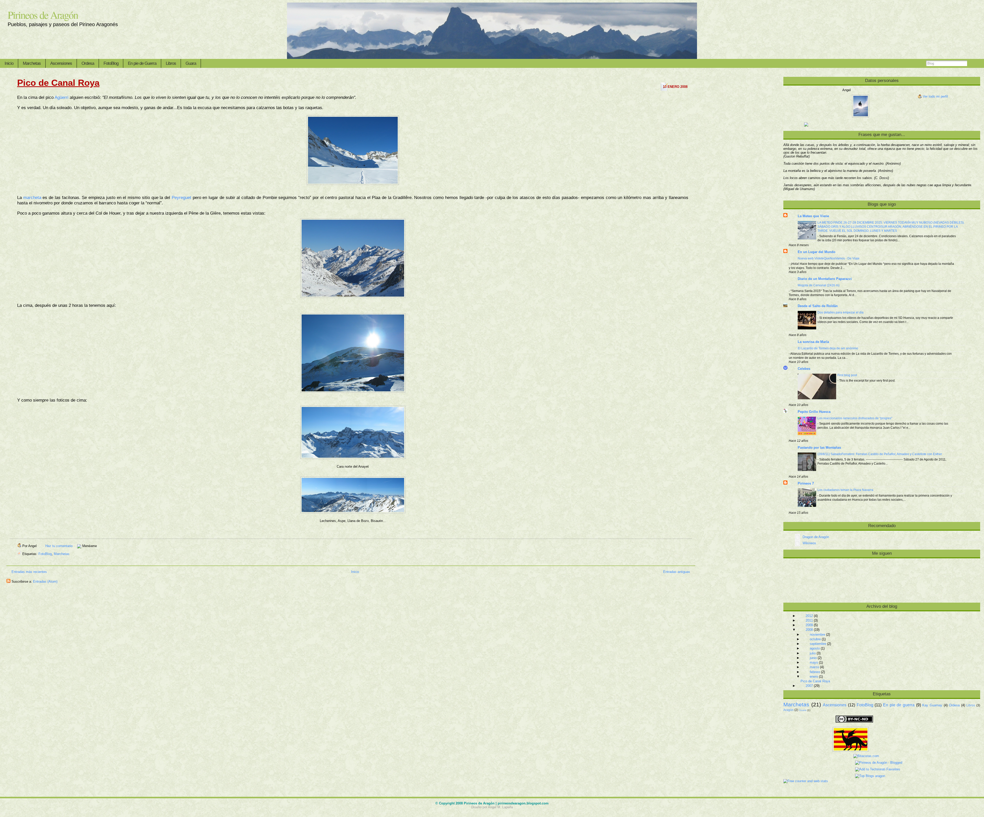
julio (813, 653)
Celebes (804, 369)
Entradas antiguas (676, 572)
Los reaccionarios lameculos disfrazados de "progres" (854, 418)
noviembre (817, 634)
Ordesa (87, 63)
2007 (809, 686)
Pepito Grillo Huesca (814, 412)
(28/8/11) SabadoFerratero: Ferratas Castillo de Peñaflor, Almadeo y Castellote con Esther (879, 454)
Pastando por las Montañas (819, 447)
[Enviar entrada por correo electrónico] (98, 546)
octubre (815, 639)
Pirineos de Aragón (43, 15)
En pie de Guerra (142, 63)
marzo (814, 667)
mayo (814, 662)
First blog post (847, 375)
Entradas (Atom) (45, 581)
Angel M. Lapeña (500, 807)
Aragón (788, 709)
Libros (171, 63)
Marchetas (32, 63)
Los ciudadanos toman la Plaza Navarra (845, 490)
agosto (815, 648)
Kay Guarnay (932, 705)
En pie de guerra (899, 705)
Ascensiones (61, 63)
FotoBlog (111, 63)
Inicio (9, 63)
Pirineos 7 (806, 483)
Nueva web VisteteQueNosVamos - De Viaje (828, 258)
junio (813, 658)
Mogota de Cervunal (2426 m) (818, 285)
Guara (191, 63)
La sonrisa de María (813, 342)
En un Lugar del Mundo (816, 252)
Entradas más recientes (29, 572)
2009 (809, 625)
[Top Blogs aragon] (834, 776)
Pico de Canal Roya (58, 83)
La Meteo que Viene (813, 216)
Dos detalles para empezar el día (840, 312)
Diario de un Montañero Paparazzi (825, 279)
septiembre (818, 644)
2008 (809, 630)
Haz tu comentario (59, 546)
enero (814, 676)
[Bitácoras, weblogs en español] (831, 756)
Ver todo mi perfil (935, 96)
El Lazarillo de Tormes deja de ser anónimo (828, 348)
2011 (809, 620)
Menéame (89, 546)
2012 (809, 616)
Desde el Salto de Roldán (818, 306)
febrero (815, 672)
